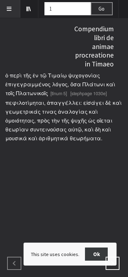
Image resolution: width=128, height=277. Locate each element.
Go (101, 8)
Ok (96, 254)
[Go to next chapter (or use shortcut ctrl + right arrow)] (113, 263)
